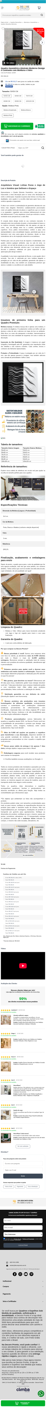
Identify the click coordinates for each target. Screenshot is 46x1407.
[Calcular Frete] (43, 148)
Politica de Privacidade (28, 1239)
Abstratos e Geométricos (31, 22)
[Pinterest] (31, 1275)
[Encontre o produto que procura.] (41, 15)
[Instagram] (20, 1275)
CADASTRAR (23, 1245)
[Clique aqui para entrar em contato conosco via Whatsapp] (41, 1393)
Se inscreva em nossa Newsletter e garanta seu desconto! (22, 1215)
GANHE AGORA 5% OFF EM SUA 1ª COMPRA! (23, 1212)
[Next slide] (42, 42)
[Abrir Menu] (2, 7)
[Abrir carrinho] (41, 8)
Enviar (23, 1176)
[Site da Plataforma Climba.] (23, 1389)
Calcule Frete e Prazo (8, 147)
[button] (18, 64)
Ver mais (3, 864)
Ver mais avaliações (23, 1146)
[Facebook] (15, 1275)
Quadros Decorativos (16, 22)
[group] (23, 1202)
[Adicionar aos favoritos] (3, 29)
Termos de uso (17, 1239)
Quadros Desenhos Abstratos (9, 24)
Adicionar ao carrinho (19, 126)
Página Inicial (4, 22)
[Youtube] (26, 1275)
